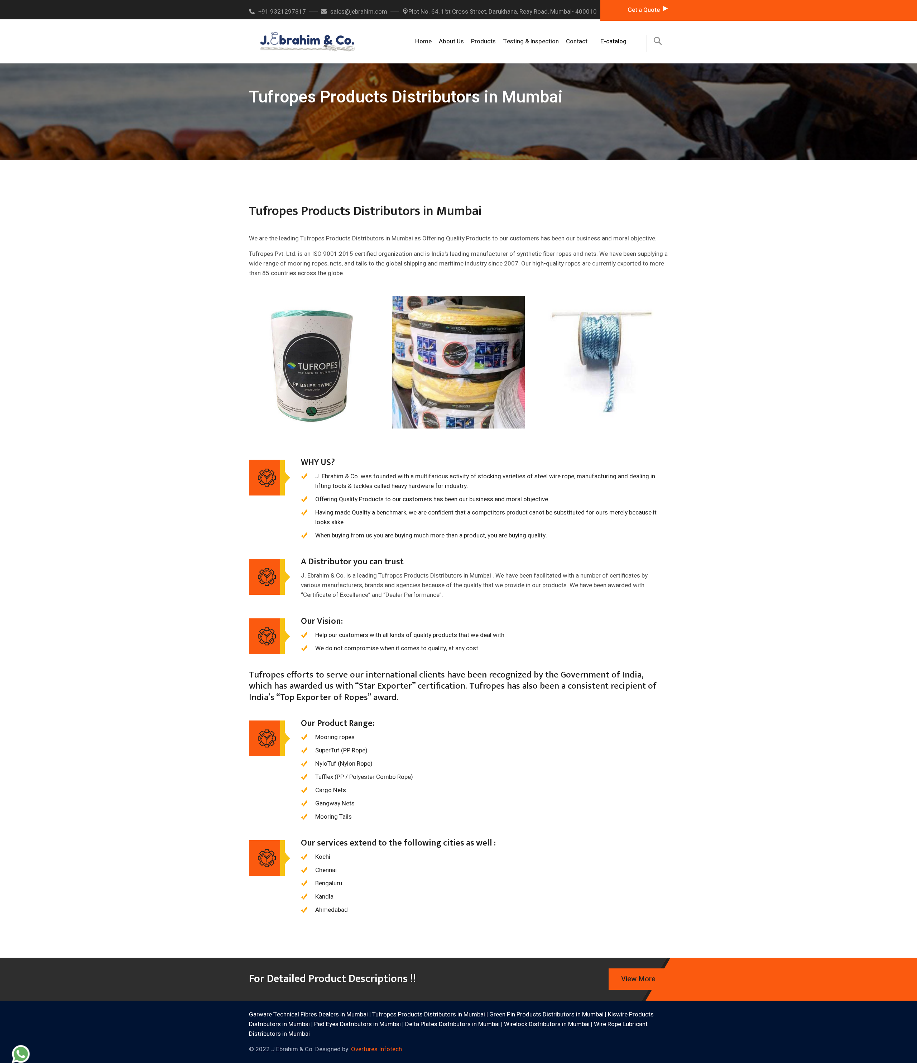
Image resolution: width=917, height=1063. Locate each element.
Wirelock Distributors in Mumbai (547, 1024)
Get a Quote (644, 9)
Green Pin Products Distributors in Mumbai (546, 1014)
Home (423, 41)
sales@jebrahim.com (358, 11)
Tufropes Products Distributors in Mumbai (428, 1014)
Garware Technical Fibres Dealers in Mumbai (308, 1014)
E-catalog (613, 41)
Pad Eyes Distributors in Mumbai (357, 1024)
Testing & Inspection (531, 41)
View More (638, 979)
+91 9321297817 (282, 11)
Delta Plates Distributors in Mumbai (452, 1024)
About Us (451, 41)
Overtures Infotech (376, 1049)
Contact (576, 41)
